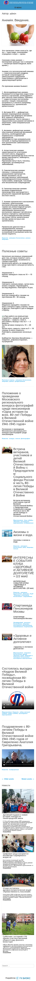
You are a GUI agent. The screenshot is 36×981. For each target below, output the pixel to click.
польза (15, 549)
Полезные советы (14, 251)
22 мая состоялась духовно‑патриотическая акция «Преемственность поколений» (17, 890)
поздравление (28, 523)
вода (24, 547)
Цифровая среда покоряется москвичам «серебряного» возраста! (15, 855)
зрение (11, 381)
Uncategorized (18, 622)
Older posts (8, 779)
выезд (25, 654)
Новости (5, 238)
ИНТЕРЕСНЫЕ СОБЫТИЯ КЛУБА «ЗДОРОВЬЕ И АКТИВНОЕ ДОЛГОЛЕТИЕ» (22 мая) (23, 567)
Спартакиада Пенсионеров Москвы (23, 608)
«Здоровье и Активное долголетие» (22, 639)
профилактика (20, 381)
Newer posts (28, 779)
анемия (27, 238)
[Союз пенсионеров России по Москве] (18, 2)
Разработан (11, 978)
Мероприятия (18, 520)
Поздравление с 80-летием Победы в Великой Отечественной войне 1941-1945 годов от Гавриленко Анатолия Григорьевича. (17, 736)
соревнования (18, 627)
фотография (25, 438)
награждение (27, 596)
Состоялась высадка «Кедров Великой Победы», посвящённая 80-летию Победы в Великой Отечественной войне (17, 678)
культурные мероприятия (21, 522)
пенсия (17, 438)
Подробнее (7, 832)
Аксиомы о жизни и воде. (23, 533)
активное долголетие (17, 238)
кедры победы (13, 713)
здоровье (5, 239)
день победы (28, 520)
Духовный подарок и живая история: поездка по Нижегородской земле (15, 816)
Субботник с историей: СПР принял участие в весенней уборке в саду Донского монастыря (15, 939)
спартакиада (28, 627)
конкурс (11, 438)
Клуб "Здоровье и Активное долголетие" (23, 595)
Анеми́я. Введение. (15, 20)
